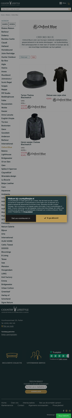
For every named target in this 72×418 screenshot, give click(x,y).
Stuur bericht (64, 416)
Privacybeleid (28, 212)
